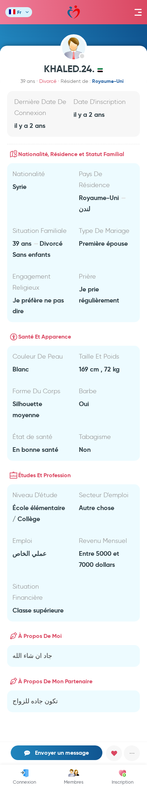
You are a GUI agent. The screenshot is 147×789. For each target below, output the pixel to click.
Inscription (122, 782)
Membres (73, 782)
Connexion (24, 782)
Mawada (73, 12)
